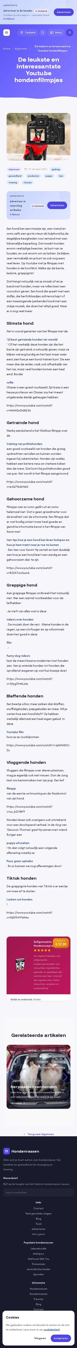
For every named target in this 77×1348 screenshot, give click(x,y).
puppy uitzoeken (18, 843)
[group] (38, 1077)
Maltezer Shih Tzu (38, 1259)
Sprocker (38, 1274)
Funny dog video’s (18, 655)
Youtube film (15, 732)
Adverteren (64, 12)
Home (6, 49)
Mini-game (38, 1234)
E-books (38, 1299)
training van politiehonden (24, 444)
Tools (38, 1224)
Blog (38, 1219)
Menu (58, 32)
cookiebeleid (52, 1330)
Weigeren (40, 1338)
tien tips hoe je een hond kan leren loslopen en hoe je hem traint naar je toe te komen (38, 542)
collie (10, 382)
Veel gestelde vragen (38, 1213)
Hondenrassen (38, 1289)
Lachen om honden (19, 899)
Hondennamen (38, 1294)
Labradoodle (38, 1248)
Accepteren (61, 1338)
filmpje (11, 788)
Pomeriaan (38, 1264)
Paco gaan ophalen (20, 861)
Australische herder (38, 1269)
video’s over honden (20, 619)
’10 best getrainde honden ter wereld (32, 339)
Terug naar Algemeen (41, 1134)
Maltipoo (38, 1254)
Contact (38, 1208)
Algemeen (21, 49)
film (9, 642)
